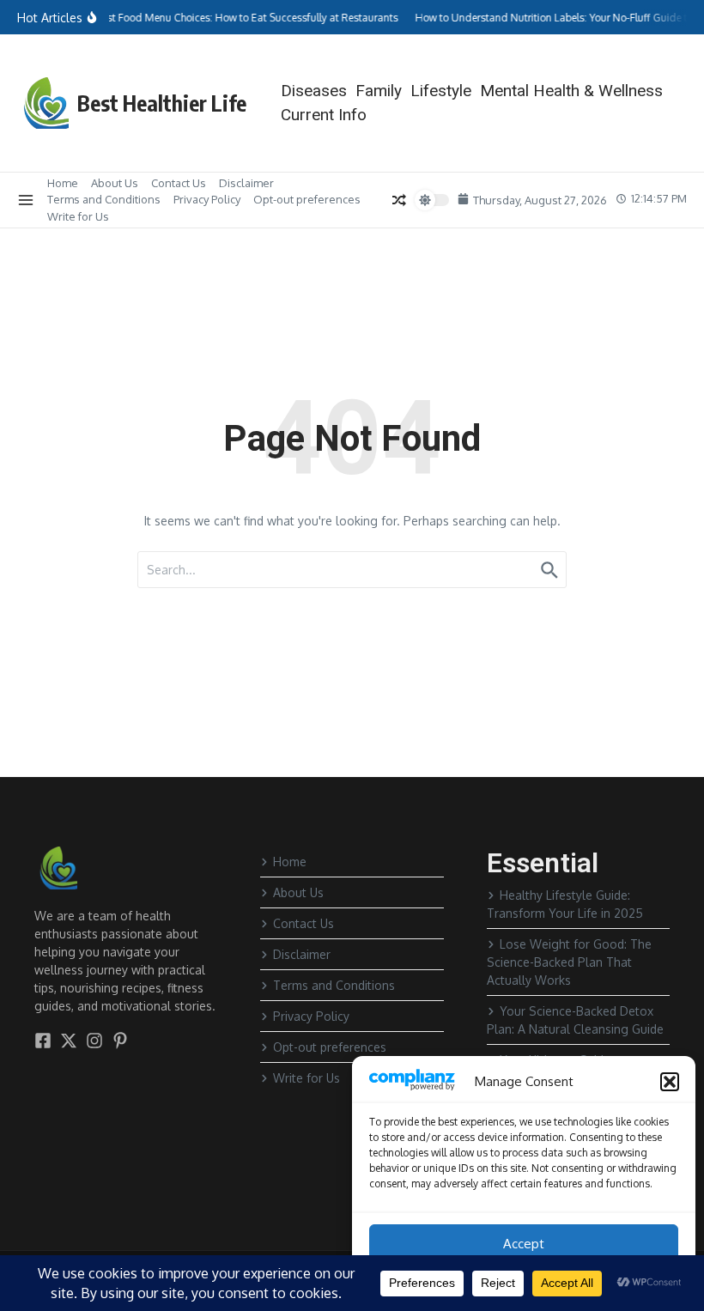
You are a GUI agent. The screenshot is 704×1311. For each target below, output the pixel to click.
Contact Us (178, 183)
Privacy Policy (206, 199)
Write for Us (78, 216)
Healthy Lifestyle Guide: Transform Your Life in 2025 (565, 904)
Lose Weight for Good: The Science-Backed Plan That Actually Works (569, 962)
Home (62, 183)
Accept (523, 1243)
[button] (669, 1081)
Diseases (314, 90)
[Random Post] (398, 200)
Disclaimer (246, 183)
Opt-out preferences (307, 199)
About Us (114, 183)
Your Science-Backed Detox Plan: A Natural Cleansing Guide (575, 1020)
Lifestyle (440, 90)
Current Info (324, 114)
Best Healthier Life (161, 103)
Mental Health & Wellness (571, 90)
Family (378, 90)
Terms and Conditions (104, 199)
